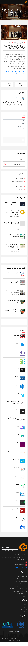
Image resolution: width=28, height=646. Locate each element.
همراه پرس (16, 434)
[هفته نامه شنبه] (22, 461)
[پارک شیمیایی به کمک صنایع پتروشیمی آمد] (22, 236)
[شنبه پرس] (22, 337)
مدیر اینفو (17, 238)
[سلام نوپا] (22, 477)
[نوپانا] (22, 428)
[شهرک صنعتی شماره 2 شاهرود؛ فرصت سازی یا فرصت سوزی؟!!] (22, 282)
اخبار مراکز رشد (19, 190)
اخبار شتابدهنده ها (18, 184)
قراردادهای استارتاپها (22, 593)
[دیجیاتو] (22, 345)
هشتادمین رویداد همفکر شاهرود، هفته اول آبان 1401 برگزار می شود (12, 212)
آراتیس (17, 526)
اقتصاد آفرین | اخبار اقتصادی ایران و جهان (12, 402)
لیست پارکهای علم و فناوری (20, 581)
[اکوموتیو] (22, 361)
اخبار (12, 14)
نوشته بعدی (9, 84)
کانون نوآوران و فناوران (14, 216)
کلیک (18, 443)
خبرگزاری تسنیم (15, 509)
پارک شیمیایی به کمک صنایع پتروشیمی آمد (12, 235)
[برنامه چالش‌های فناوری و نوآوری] (22, 419)
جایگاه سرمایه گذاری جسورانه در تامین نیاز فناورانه (12, 203)
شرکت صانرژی (16, 275)
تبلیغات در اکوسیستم (22, 612)
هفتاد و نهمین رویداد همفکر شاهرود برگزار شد (12, 291)
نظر (10, 43)
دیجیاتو (17, 343)
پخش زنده (24, 596)
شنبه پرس (16, 335)
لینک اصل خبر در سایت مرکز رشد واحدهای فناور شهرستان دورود (15, 72)
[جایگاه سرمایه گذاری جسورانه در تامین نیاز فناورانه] (22, 204)
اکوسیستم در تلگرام (19, 567)
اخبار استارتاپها (19, 187)
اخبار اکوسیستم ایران (22, 576)
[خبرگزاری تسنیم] (22, 510)
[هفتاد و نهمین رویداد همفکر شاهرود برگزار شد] (22, 292)
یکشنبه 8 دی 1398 (18, 43)
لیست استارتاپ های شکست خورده (18, 588)
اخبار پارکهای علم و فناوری (17, 181)
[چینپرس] (22, 386)
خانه (17, 14)
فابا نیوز (17, 368)
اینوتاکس (17, 501)
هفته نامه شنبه (15, 459)
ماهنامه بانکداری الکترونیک (12, 451)
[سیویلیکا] (20, 625)
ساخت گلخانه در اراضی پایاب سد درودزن (12, 310)
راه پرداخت (16, 468)
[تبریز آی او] (22, 353)
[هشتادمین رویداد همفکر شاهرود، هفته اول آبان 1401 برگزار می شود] (22, 212)
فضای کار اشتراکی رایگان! (13, 273)
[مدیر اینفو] (22, 519)
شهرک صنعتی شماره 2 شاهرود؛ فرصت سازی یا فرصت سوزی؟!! (11, 282)
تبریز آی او (16, 352)
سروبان (17, 304)
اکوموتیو (17, 360)
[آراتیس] (22, 527)
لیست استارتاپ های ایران (21, 586)
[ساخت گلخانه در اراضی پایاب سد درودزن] (22, 311)
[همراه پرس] (22, 436)
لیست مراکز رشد (23, 584)
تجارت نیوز (16, 376)
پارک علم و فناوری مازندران (13, 251)
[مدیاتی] (22, 486)
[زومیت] (22, 411)
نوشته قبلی (20, 84)
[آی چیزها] (22, 395)
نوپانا (18, 426)
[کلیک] (22, 444)
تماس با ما (24, 607)
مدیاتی (17, 484)
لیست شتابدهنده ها (22, 579)
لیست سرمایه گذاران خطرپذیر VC (19, 591)
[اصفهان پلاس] (22, 494)
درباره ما (25, 604)
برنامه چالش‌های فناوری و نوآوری (13, 418)
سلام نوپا (17, 476)
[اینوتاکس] (22, 502)
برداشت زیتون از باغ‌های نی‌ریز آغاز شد (12, 301)
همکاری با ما (24, 609)
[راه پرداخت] (22, 469)
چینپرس (17, 385)
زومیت (17, 229)
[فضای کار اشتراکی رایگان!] (22, 274)
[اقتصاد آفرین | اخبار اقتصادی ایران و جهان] (22, 403)
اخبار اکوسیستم (19, 178)
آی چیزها (17, 393)
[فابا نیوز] (22, 370)
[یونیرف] (7, 625)
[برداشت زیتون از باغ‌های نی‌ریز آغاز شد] (22, 302)
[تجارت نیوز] (22, 378)
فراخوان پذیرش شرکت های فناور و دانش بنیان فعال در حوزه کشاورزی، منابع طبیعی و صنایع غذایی (11, 247)
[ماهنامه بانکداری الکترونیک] (22, 453)
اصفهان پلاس (16, 492)
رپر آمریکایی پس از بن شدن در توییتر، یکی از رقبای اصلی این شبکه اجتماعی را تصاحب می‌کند (11, 224)
